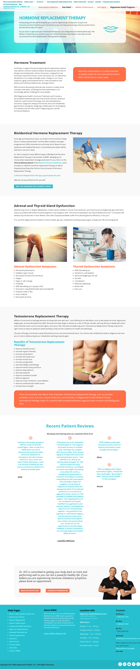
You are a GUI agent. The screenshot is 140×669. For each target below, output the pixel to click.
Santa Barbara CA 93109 (88, 618)
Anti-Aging (101, 7)
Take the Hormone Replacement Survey (33, 186)
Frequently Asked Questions (111, 2)
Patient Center (28, 2)
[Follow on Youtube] (129, 664)
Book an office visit (30, 590)
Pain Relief (66, 7)
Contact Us (40, 2)
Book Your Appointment (18, 629)
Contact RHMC (14, 651)
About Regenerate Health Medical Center (59, 2)
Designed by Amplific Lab (65, 665)
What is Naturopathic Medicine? (13, 2)
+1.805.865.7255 (122, 624)
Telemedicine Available (125, 648)
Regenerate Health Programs (122, 7)
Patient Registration (17, 620)
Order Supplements (17, 635)
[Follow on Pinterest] (133, 664)
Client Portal (14, 642)
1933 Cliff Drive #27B (87, 616)
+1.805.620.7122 (122, 617)
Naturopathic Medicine (48, 7)
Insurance (91, 2)
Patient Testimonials (79, 2)
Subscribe (98, 2)
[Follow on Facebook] (120, 664)
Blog (20, 4)
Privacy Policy (14, 645)
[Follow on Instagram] (124, 664)
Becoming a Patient (16, 617)
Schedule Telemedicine (57, 590)
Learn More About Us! (55, 633)
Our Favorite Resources (10, 4)
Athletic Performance (84, 7)
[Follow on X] (138, 664)
